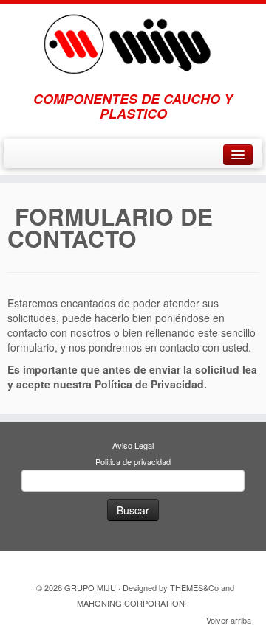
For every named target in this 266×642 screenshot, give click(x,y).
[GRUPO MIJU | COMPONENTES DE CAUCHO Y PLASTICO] (133, 39)
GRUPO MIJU (90, 587)
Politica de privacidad (133, 461)
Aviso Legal (133, 445)
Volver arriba (228, 620)
